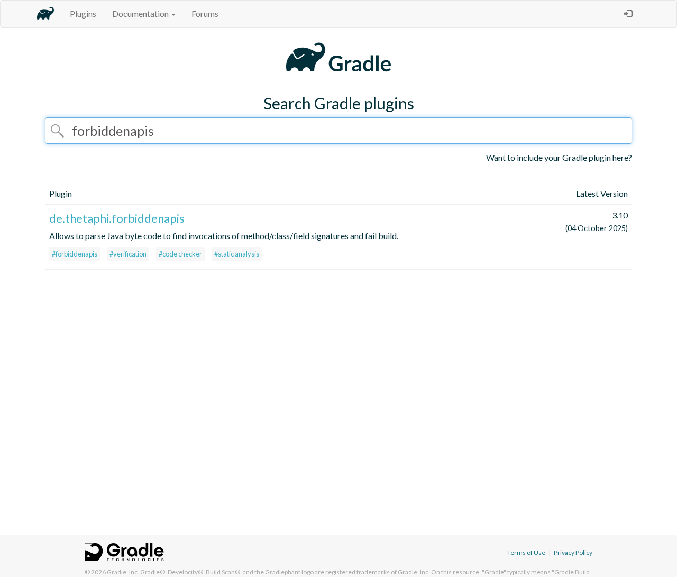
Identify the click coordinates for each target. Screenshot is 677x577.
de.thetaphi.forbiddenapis (117, 218)
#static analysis (236, 254)
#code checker (180, 254)
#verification (128, 254)
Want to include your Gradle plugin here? (559, 157)
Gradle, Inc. (123, 572)
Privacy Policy (573, 552)
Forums (204, 13)
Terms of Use (526, 552)
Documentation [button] (141, 13)
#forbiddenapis (74, 254)
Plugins (83, 13)
